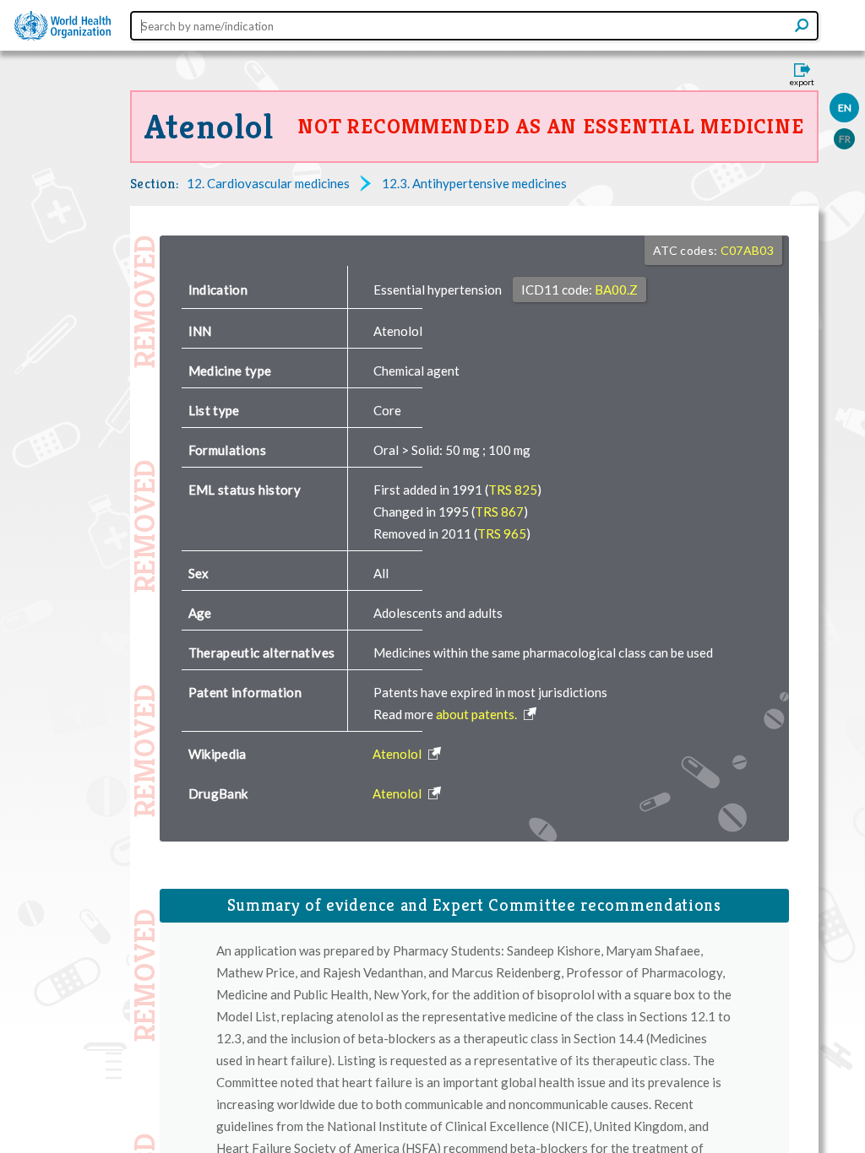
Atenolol (209, 127)
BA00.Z (616, 289)
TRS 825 (512, 489)
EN (844, 107)
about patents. (478, 714)
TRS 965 (501, 533)
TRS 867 (499, 511)
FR (845, 139)
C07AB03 (747, 250)
